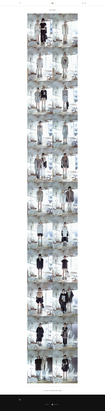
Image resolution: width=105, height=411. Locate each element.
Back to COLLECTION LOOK (53, 390)
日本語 (47, 404)
